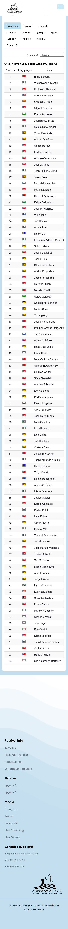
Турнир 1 (28, 25)
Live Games (12, 837)
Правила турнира (16, 754)
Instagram (11, 809)
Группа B (11, 792)
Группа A (11, 785)
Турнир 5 (40, 32)
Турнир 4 (26, 32)
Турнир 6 (55, 32)
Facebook (11, 823)
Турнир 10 (12, 45)
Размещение (13, 762)
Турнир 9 (40, 38)
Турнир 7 (11, 38)
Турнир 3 (11, 32)
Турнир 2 (43, 25)
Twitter (9, 816)
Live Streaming (14, 830)
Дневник (10, 747)
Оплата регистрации (18, 768)
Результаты (12, 25)
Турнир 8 (26, 38)
